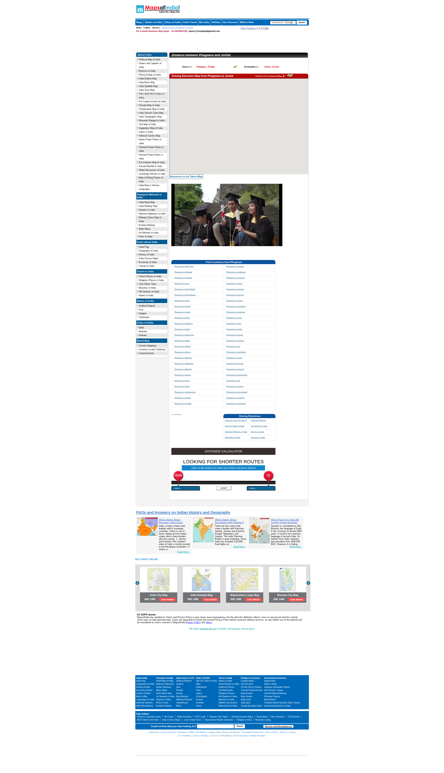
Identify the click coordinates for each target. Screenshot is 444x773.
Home (138, 27)
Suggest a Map (215, 732)
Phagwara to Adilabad (183, 272)
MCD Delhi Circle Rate (148, 720)
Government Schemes (275, 678)
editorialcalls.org (208, 629)
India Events (247, 693)
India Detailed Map (201, 595)
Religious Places (226, 693)
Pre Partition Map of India (152, 162)
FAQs (191, 732)
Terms (209, 622)
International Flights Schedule (219, 720)
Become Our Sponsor (231, 732)
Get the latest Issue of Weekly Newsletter (249, 736)
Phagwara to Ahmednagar (185, 295)
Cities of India (172, 22)
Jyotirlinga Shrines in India (152, 174)
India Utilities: (143, 714)
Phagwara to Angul (234, 318)
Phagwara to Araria (234, 358)
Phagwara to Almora (182, 375)
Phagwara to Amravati (235, 278)
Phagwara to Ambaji (182, 398)
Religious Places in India (151, 280)
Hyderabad (201, 687)
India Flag (144, 247)
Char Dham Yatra (147, 284)
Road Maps (262, 716)
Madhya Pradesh (184, 699)
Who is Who (141, 696)
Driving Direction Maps (242, 716)
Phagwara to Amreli (234, 283)
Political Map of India (149, 59)
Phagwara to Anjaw (234, 329)
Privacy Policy (193, 622)
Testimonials (154, 732)
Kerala (179, 693)
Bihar (178, 706)
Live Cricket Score (192, 720)
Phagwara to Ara (233, 346)
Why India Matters (144, 706)
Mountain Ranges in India (151, 120)
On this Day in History (251, 687)
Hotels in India (146, 295)
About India (144, 54)
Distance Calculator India (149, 716)
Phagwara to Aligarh (182, 346)
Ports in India (145, 236)
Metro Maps (161, 690)
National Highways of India (236, 432)
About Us (283, 732)
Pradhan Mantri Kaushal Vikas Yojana (282, 702)
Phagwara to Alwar (182, 386)
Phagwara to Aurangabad (236, 392)
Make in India (270, 684)
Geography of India (148, 250)
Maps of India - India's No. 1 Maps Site (139, 8)
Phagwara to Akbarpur (183, 324)
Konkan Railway (147, 225)
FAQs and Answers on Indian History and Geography (183, 512)
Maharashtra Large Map (244, 595)
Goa (141, 309)
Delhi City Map (159, 595)
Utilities (215, 22)
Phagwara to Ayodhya (235, 398)
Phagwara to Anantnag (235, 312)
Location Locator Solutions (152, 349)
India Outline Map (148, 78)
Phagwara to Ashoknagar (236, 375)
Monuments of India (228, 706)
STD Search (294, 716)
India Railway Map (148, 206)
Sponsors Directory (168, 732)
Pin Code (168, 716)
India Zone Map (147, 90)
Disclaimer (182, 732)
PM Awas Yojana (272, 696)
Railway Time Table (218, 716)
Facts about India (147, 242)
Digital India (269, 681)
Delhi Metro (144, 229)
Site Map (204, 736)
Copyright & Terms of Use (253, 732)
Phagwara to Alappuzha (184, 335)
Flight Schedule (184, 716)
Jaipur (199, 693)
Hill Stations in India (149, 291)
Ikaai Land (246, 699)
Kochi (198, 706)
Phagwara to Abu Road (183, 266)
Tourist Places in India (150, 276)
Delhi (141, 327)
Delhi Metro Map (164, 693)
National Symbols (144, 702)
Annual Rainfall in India (150, 166)
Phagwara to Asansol (235, 369)
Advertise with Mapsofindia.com (278, 726)
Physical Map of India (150, 74)
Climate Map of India (149, 105)
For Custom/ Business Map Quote (152, 31)
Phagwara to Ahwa (182, 301)
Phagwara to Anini (233, 324)
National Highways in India (152, 213)
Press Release (226, 736)
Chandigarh (201, 696)
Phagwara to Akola (182, 329)
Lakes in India (146, 132)
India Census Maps (148, 258)
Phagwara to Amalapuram (185, 392)
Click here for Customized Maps (268, 76)
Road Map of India (232, 437)
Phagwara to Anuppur (235, 341)
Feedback (186, 736)
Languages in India (145, 699)
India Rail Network (258, 420)
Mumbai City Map (287, 595)
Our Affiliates (201, 732)
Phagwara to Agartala (183, 278)
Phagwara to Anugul (234, 335)
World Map (143, 340)
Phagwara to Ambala (182, 404)
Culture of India (146, 266)
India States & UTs (185, 678)
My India (204, 22)
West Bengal (182, 696)
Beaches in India (147, 287)
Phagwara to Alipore (182, 352)
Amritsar (200, 702)
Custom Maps (247, 681)
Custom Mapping (147, 345)
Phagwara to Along (182, 381)
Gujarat (142, 313)
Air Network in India (149, 232)
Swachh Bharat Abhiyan (275, 693)
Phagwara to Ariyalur (235, 364)
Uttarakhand (182, 702)
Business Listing (263, 720)
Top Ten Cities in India (206, 681)
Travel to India (145, 271)
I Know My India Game (251, 706)
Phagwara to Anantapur (236, 306)
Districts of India (147, 71)
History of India (146, 254)
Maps (139, 22)
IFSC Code (200, 716)
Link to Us (214, 736)
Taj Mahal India (226, 690)
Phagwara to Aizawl (182, 306)
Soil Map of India (147, 124)
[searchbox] (283, 22)
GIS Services (247, 684)
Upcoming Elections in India (277, 706)
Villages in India (244, 720)
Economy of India (148, 262)
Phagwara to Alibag (182, 341)
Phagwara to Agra (181, 283)
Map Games (246, 696)
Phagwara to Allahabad (183, 364)
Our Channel (230, 22)
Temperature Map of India (152, 109)
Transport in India (164, 678)
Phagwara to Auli (233, 381)
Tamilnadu (144, 317)
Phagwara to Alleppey (183, 369)
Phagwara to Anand (234, 301)
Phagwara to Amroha (235, 295)
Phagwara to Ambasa (235, 266)
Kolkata (143, 335)
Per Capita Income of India (152, 101)
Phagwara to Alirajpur (183, 358)
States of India (153, 22)
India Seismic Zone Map (151, 113)
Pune (198, 690)
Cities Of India (203, 678)
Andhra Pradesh (147, 305)
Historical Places (226, 687)
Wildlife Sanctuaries (228, 702)
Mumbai (143, 331)
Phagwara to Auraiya (235, 386)
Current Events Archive (251, 690)
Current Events (146, 353)
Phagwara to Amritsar (235, 289)
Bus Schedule (277, 716)
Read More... (183, 552)
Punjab (179, 690)
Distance (156, 27)
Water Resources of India (151, 170)
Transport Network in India (149, 196)
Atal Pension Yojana (273, 690)
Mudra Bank (270, 699)
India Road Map (147, 202)
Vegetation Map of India (151, 128)
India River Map (147, 82)
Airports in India (147, 210)
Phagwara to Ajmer (182, 318)
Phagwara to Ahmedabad (184, 289)
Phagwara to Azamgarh (236, 404)
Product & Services (250, 678)
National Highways (165, 684)
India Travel (190, 22)
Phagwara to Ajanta (182, 312)
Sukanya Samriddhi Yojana (277, 687)
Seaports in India (258, 437)
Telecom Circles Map (149, 135)
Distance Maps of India (234, 426)
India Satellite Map (148, 86)
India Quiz (245, 702)
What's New (247, 22)
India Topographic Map (150, 116)
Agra (198, 684)
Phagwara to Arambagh (236, 352)
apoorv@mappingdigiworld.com (204, 31)
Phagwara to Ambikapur (236, 272)
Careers (196, 736)
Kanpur (199, 699)
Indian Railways (163, 687)
